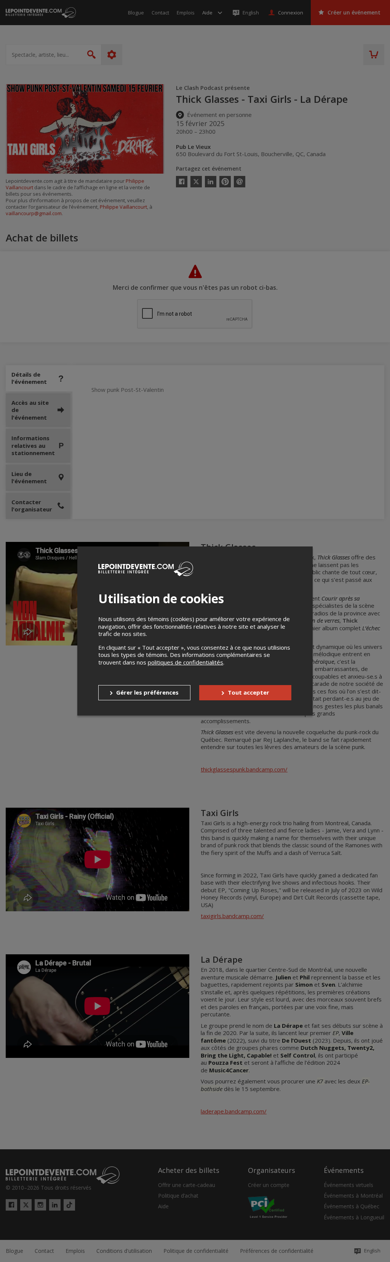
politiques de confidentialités (185, 662)
